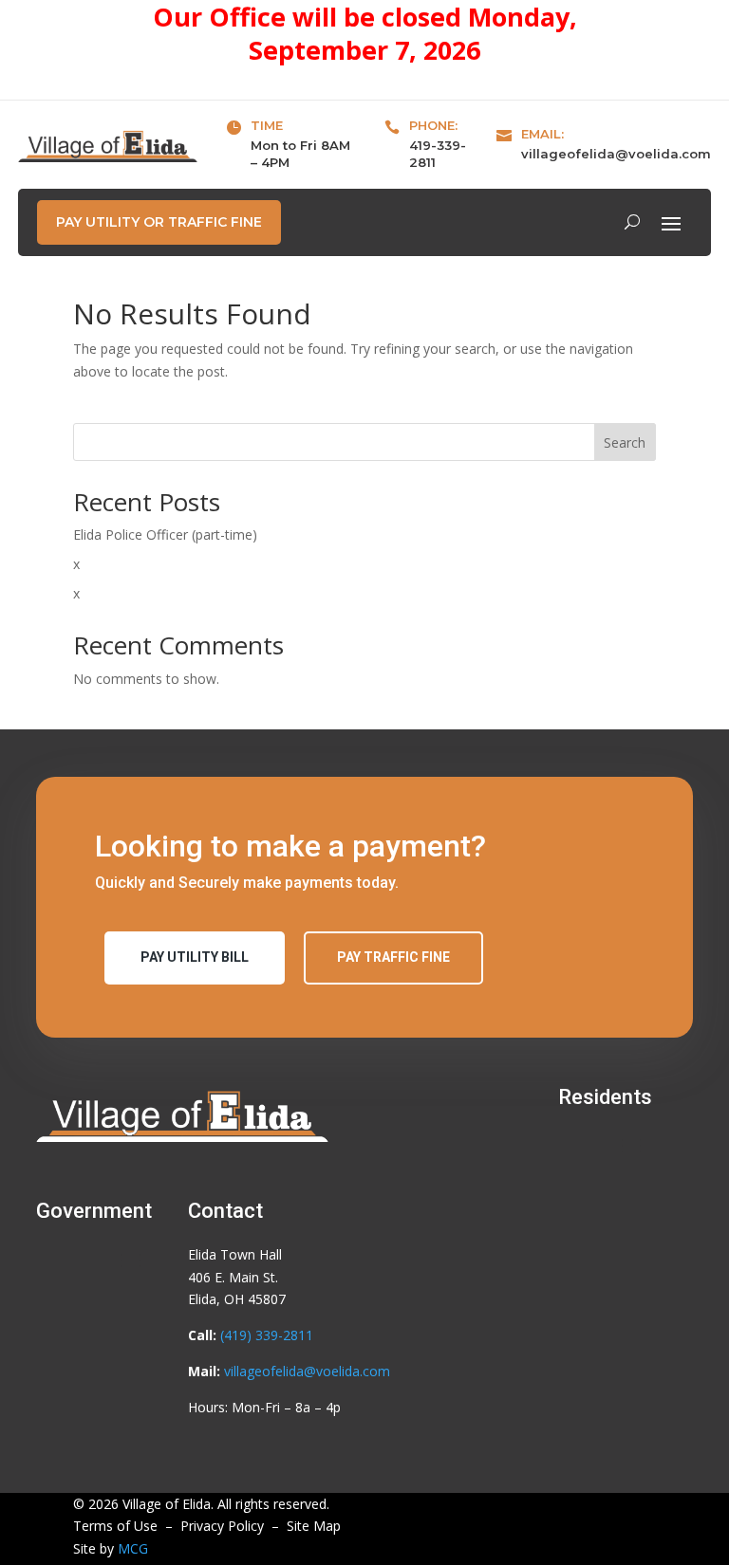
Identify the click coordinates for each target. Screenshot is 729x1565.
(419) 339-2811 (266, 1335)
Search (624, 442)
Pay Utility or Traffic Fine (159, 221)
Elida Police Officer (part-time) (165, 534)
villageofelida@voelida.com (616, 153)
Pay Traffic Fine (393, 957)
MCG (133, 1548)
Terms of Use (115, 1526)
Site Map (314, 1526)
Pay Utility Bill (194, 957)
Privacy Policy (222, 1526)
